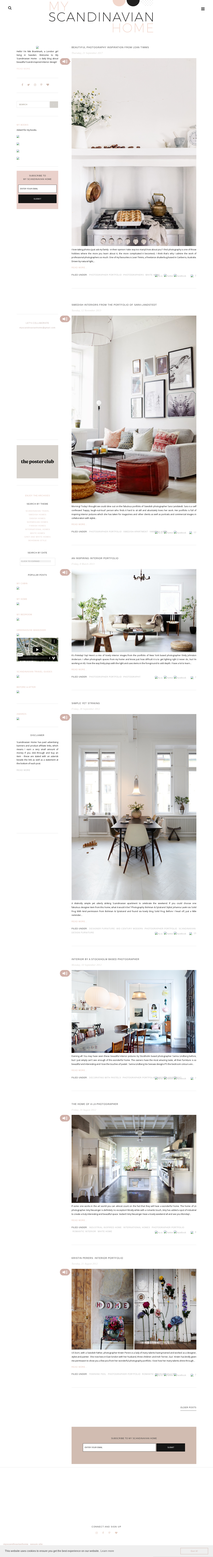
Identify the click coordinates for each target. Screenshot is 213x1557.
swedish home (158, 532)
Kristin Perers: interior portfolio (97, 1258)
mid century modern (129, 928)
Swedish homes (37, 515)
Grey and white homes (37, 537)
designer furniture (102, 928)
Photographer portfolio (105, 275)
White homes (37, 533)
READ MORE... (79, 267)
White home (152, 275)
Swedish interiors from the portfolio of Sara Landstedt (114, 304)
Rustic (171, 1374)
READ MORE (23, 770)
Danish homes (37, 518)
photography (132, 677)
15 (195, 933)
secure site (36, 1544)
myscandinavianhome (15, 1544)
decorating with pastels (105, 1077)
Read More (23, 69)
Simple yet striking (86, 703)
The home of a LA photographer (95, 1104)
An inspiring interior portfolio (95, 558)
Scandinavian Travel (37, 511)
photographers (133, 275)
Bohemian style (37, 540)
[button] (65, 61)
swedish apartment (135, 532)
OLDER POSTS (188, 1407)
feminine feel (97, 1374)
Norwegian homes (37, 522)
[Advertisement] (37, 264)
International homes (37, 529)
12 (195, 532)
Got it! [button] (194, 1551)
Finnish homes (37, 526)
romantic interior (84, 1231)
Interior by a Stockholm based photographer (105, 959)
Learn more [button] (107, 1551)
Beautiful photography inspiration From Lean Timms (110, 47)
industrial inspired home (105, 1227)
